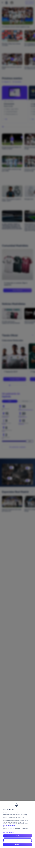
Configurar (18, 840)
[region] (17, 824)
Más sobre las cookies (8, 832)
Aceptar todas (17, 835)
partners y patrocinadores (9, 825)
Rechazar (17, 844)
